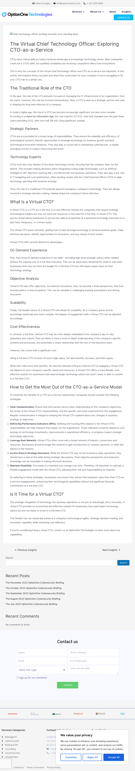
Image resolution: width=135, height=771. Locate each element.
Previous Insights (26, 550)
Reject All (92, 757)
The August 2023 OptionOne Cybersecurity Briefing (33, 598)
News (112, 11)
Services (77, 11)
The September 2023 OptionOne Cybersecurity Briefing (35, 593)
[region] (92, 747)
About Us (95, 11)
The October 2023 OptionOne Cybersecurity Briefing (33, 588)
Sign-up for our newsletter (33, 677)
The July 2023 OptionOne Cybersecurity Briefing (31, 604)
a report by (39, 116)
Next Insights (111, 550)
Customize (71, 757)
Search (9, 557)
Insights (126, 11)
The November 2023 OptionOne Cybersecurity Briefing (35, 582)
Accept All (113, 757)
